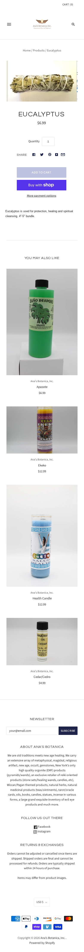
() (67, 4)
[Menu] (9, 24)
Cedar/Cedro (42, 677)
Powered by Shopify (42, 943)
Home (27, 50)
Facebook (43, 827)
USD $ (39, 902)
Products (39, 50)
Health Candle (42, 598)
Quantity (34, 141)
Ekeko (42, 465)
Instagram (44, 831)
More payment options (41, 196)
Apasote (42, 387)
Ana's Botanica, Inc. (42, 381)
